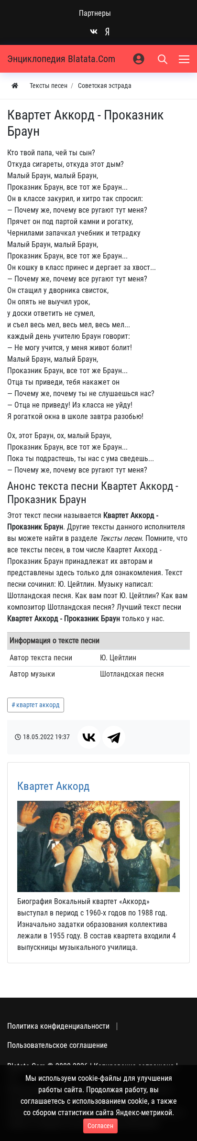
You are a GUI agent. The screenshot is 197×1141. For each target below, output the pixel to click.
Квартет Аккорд (53, 786)
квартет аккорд (38, 705)
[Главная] (14, 85)
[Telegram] (113, 737)
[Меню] (185, 59)
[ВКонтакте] (88, 737)
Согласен (100, 1126)
